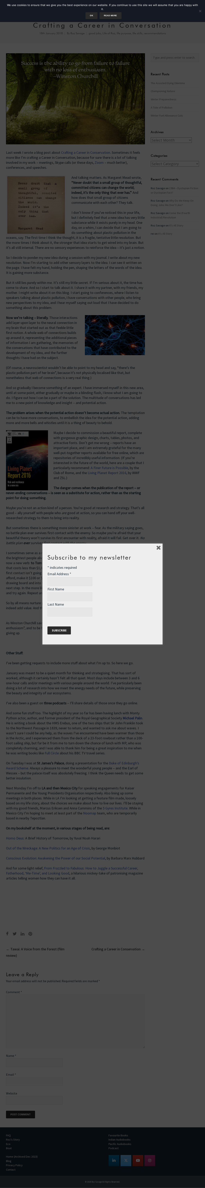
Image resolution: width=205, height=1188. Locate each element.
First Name (55, 589)
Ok (91, 15)
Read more (110, 15)
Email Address (59, 574)
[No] (200, 11)
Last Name (55, 604)
